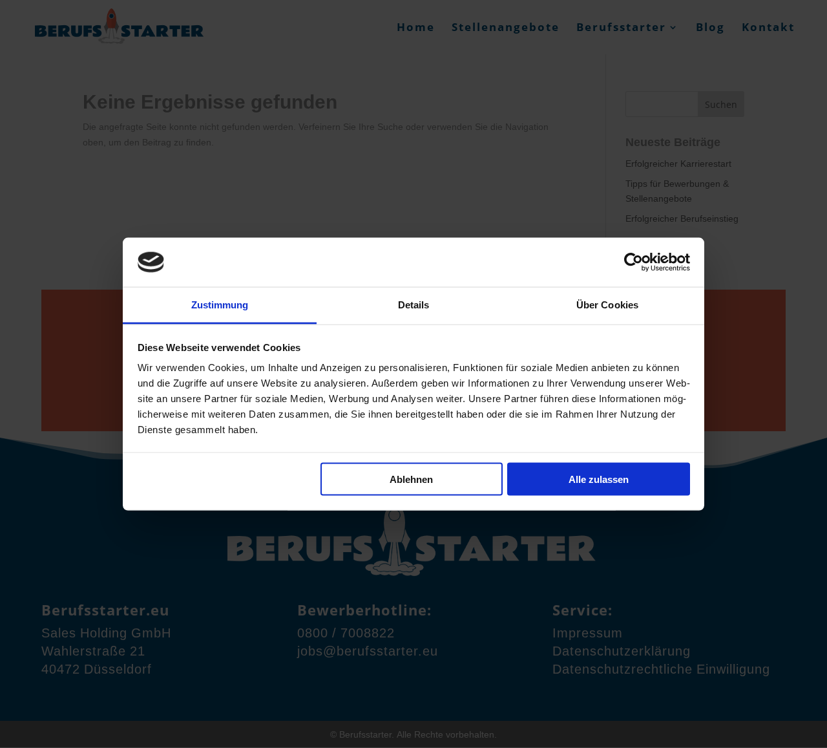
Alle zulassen (599, 478)
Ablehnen (411, 478)
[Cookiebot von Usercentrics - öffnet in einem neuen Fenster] (633, 262)
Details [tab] (414, 304)
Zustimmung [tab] (220, 304)
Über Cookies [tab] (607, 304)
